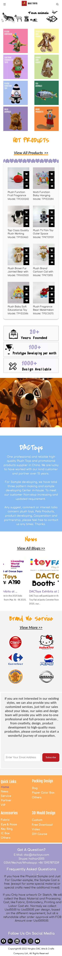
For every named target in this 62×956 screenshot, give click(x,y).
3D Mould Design (43, 813)
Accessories (9, 813)
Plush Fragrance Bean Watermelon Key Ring (43, 308)
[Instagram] (30, 941)
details (29, 185)
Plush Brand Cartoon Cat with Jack (43, 270)
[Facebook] (3, 941)
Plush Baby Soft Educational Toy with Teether (17, 308)
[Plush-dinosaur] (15, 41)
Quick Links (8, 781)
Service (6, 796)
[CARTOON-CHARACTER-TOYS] (15, 67)
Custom (37, 820)
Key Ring (7, 829)
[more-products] (46, 119)
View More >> (31, 628)
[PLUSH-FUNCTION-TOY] (15, 93)
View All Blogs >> (31, 549)
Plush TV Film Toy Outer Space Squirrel (43, 232)
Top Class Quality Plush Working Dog (18, 232)
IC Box (5, 833)
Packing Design (42, 781)
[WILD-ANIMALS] (15, 119)
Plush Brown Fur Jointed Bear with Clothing (18, 270)
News (4, 791)
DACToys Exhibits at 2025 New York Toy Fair (43, 591)
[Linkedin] (17, 941)
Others (36, 797)
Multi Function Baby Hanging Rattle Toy (41, 194)
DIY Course (39, 834)
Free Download (42, 824)
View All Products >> (31, 153)
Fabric (5, 819)
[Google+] (10, 941)
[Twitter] (23, 941)
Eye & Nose (9, 824)
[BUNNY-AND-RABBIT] (46, 67)
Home (5, 787)
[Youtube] (37, 941)
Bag (35, 788)
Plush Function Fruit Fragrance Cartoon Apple (17, 194)
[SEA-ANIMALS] (46, 93)
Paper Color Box (43, 792)
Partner (6, 800)
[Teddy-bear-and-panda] (46, 41)
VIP (3, 805)
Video (36, 829)
